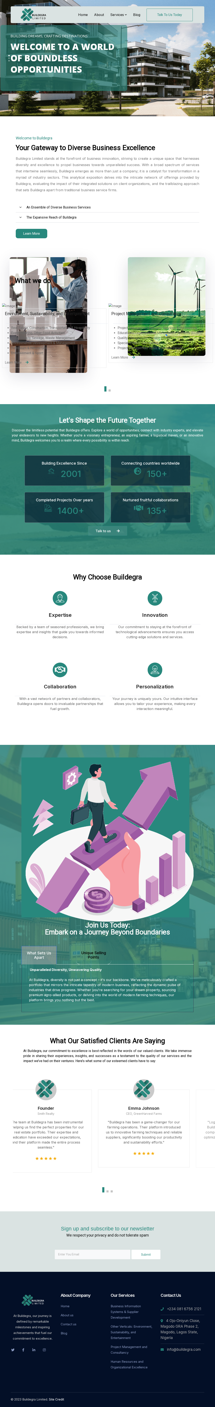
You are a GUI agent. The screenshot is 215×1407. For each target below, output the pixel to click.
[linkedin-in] (34, 1350)
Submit (146, 1254)
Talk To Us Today (169, 15)
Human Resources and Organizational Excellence (129, 1364)
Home (65, 1306)
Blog (64, 1333)
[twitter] (13, 1350)
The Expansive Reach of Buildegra (51, 217)
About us (67, 1315)
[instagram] (44, 1350)
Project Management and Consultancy (129, 1350)
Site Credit (56, 1399)
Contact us (68, 1324)
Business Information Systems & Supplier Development (126, 1311)
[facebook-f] (23, 1350)
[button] (107, 207)
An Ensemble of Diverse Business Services (58, 207)
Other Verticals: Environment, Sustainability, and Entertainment (131, 1332)
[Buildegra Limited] (34, 14)
